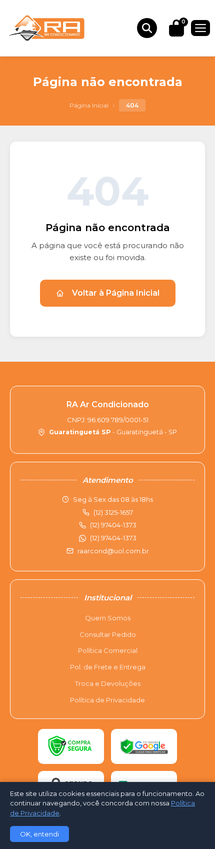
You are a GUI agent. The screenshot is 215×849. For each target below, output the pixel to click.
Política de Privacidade (107, 700)
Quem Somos (107, 618)
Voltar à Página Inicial (116, 293)
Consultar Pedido (108, 634)
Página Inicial (89, 105)
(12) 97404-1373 (113, 538)
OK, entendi (39, 834)
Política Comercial (108, 650)
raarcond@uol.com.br (113, 551)
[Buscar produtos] (147, 28)
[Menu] (200, 28)
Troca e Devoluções (107, 683)
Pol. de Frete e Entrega (108, 667)
